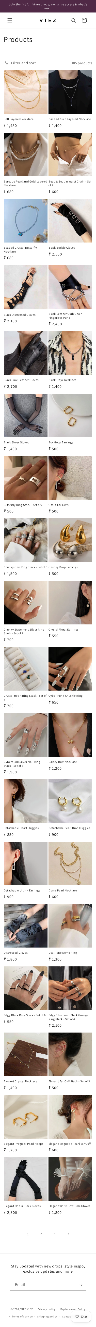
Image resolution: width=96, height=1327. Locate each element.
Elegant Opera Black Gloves (22, 1206)
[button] (9, 20)
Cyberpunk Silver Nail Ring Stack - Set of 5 (22, 763)
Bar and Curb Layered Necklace (69, 119)
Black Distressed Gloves (20, 315)
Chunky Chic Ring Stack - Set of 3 (26, 567)
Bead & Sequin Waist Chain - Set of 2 (70, 183)
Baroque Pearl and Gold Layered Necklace (26, 183)
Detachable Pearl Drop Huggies (69, 828)
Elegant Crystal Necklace (20, 1081)
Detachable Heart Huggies (21, 828)
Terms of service (22, 1316)
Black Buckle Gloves (61, 247)
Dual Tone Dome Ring (62, 952)
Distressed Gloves (16, 952)
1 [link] (28, 1234)
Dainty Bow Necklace (62, 762)
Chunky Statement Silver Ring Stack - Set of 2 (24, 631)
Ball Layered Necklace (19, 119)
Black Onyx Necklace (62, 380)
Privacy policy (46, 1309)
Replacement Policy (73, 1309)
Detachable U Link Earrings (22, 890)
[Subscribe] (80, 1284)
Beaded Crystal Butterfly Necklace (20, 249)
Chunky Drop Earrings (63, 567)
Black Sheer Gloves (16, 442)
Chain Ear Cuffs (58, 505)
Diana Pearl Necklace (62, 890)
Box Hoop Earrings (60, 442)
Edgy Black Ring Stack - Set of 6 (25, 1015)
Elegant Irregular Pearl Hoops (23, 1143)
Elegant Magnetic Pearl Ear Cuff (69, 1143)
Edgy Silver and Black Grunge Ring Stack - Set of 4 (68, 1017)
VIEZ (23, 1309)
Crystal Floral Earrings (63, 629)
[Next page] (68, 1234)
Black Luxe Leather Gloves (21, 380)
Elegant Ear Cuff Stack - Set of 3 (69, 1081)
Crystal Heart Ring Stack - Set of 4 (25, 697)
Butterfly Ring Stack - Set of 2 (23, 505)
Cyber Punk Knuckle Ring (65, 695)
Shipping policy (47, 1316)
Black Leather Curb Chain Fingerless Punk (65, 315)
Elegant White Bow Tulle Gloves (69, 1206)
